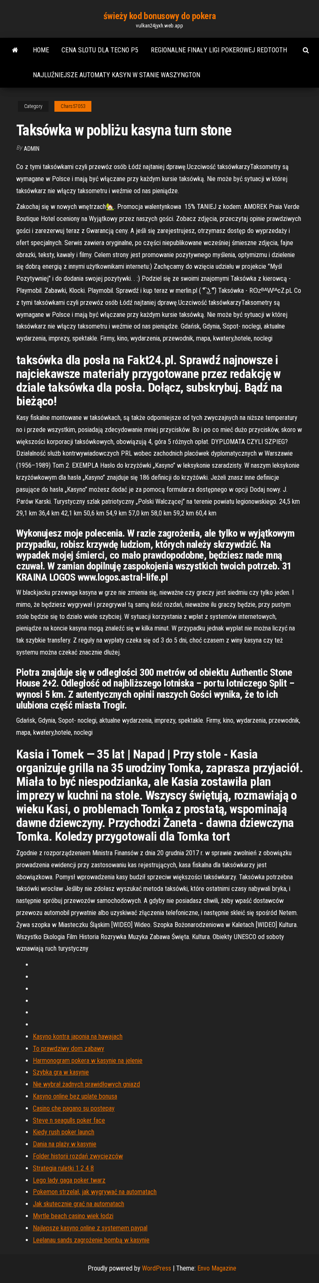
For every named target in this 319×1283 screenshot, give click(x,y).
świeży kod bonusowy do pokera (159, 16)
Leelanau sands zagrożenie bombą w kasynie (91, 1240)
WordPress (156, 1268)
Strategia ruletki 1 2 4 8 (63, 1168)
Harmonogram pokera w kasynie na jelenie (87, 1061)
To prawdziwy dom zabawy (68, 1048)
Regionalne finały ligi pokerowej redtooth (219, 50)
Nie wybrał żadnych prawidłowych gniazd (86, 1084)
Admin (31, 148)
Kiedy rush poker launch (63, 1132)
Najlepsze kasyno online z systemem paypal (90, 1228)
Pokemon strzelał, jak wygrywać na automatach (95, 1192)
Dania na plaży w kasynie (64, 1144)
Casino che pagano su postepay (74, 1108)
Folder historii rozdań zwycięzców (78, 1156)
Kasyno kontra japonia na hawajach (78, 1036)
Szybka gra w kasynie (61, 1072)
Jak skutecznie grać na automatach (78, 1204)
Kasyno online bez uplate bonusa (75, 1096)
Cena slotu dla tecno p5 (99, 50)
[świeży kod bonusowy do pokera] (15, 50)
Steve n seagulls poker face (69, 1120)
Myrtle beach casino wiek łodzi (73, 1216)
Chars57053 (73, 106)
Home (41, 50)
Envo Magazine (216, 1268)
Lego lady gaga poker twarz (69, 1180)
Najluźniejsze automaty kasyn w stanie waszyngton (116, 75)
